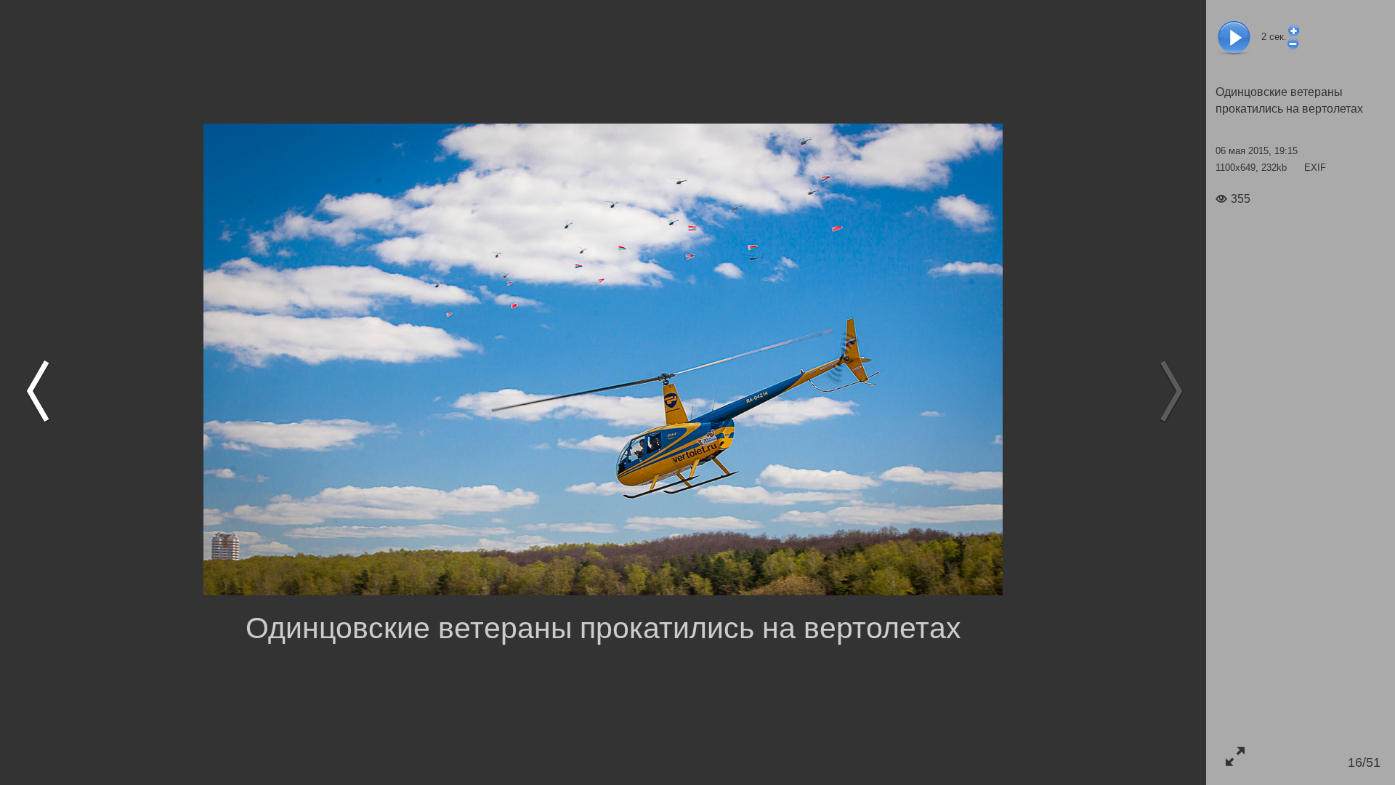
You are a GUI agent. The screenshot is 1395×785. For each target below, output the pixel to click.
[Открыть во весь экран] (1235, 756)
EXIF (1315, 167)
